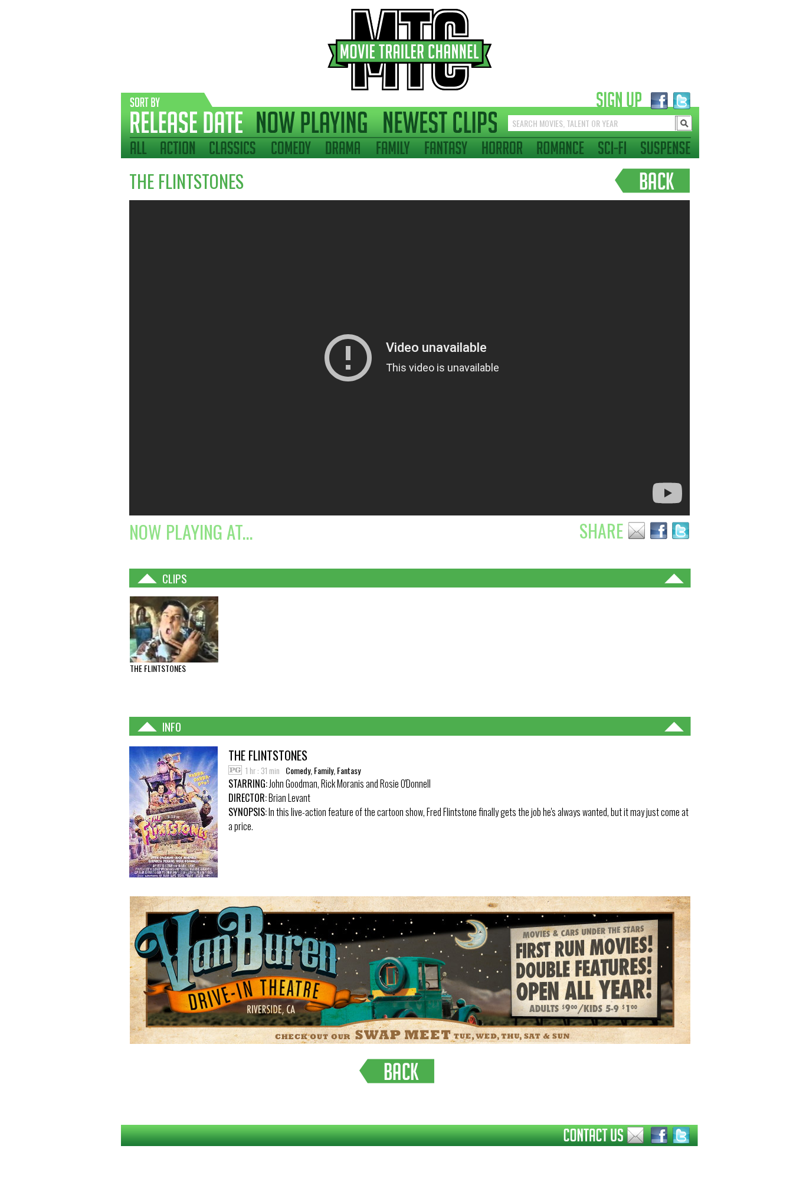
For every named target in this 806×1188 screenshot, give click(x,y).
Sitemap (112, 1155)
